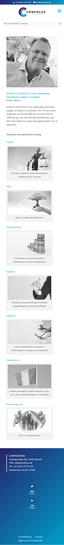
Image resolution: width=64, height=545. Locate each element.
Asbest (9, 100)
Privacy (39, 536)
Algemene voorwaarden (30, 540)
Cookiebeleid (24, 536)
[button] (59, 10)
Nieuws (17, 100)
